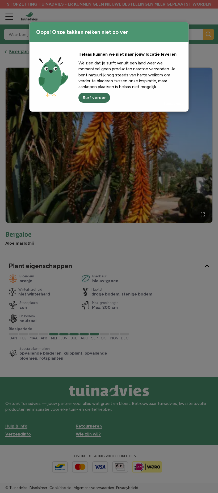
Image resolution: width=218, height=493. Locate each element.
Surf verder (94, 97)
